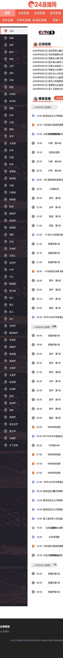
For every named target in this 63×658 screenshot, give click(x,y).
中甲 (50, 170)
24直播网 (4, 631)
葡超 (51, 417)
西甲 (51, 289)
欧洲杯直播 (39, 20)
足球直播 (39, 13)
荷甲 (51, 197)
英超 (51, 216)
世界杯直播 (23, 20)
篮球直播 (55, 13)
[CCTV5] (46, 33)
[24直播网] (42, 4)
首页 (7, 13)
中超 (50, 143)
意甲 (51, 353)
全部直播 (23, 13)
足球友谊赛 (54, 152)
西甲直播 (7, 20)
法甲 (51, 207)
